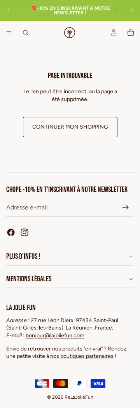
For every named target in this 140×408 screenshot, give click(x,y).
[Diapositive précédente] (8, 10)
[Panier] (130, 32)
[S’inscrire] (125, 207)
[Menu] (9, 33)
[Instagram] (24, 232)
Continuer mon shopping (70, 127)
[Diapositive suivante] (131, 10)
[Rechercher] (25, 32)
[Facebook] (11, 232)
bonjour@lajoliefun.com (55, 335)
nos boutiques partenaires (82, 356)
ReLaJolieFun (79, 397)
